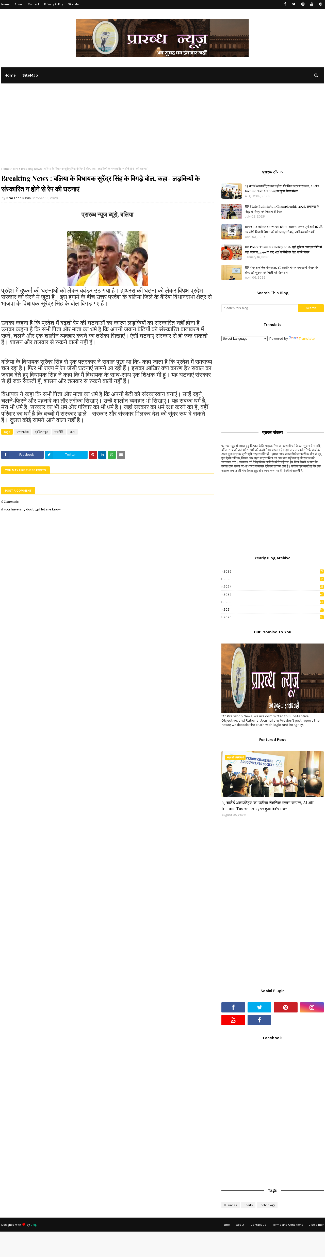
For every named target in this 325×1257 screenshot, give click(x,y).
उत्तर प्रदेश (23, 432)
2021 (273, 609)
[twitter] (294, 4)
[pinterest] (320, 4)
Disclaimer (316, 1224)
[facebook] (285, 4)
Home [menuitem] (10, 75)
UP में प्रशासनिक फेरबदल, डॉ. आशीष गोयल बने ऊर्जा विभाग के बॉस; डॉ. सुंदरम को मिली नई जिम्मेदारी (281, 270)
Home (5, 4)
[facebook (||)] (259, 1020)
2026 (273, 571)
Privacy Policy (53, 4)
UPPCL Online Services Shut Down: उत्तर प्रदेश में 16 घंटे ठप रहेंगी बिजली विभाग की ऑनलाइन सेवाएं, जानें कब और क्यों (283, 229)
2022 (273, 602)
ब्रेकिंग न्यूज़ (41, 432)
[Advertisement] (162, 128)
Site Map (74, 4)
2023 (273, 594)
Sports (248, 1205)
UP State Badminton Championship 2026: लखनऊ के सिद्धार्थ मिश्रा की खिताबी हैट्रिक (282, 208)
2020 (273, 617)
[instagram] (303, 4)
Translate (307, 338)
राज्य (15, 168)
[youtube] (311, 4)
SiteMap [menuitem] (30, 75)
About (19, 4)
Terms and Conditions (288, 1224)
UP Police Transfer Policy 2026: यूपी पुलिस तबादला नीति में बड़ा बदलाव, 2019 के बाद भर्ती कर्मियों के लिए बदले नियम (283, 249)
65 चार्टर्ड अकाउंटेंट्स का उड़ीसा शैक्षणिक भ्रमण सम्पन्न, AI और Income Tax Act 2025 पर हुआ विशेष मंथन (282, 188)
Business (230, 1205)
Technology (267, 1205)
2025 (273, 579)
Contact (33, 4)
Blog (34, 1224)
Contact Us (258, 1224)
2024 (273, 587)
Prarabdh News (18, 198)
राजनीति (58, 432)
